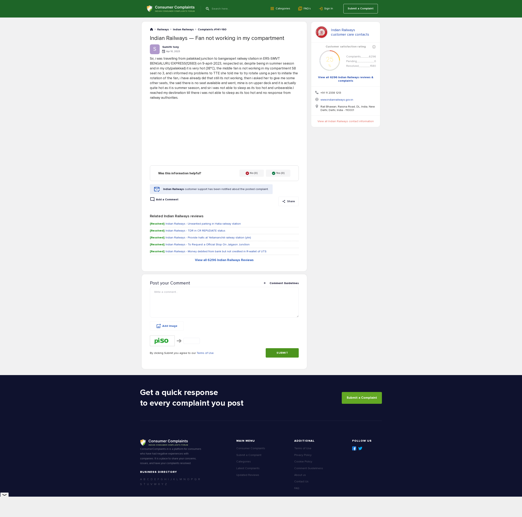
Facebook (354, 448)
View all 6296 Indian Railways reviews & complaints (345, 79)
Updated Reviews (247, 475)
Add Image (169, 326)
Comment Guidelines (284, 283)
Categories (283, 8)
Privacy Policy (303, 455)
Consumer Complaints (250, 448)
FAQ (296, 488)
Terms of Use (205, 353)
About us (300, 475)
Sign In (328, 8)
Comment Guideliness (308, 468)
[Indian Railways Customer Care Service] (321, 32)
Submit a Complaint (361, 8)
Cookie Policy (303, 461)
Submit (282, 353)
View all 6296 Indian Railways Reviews (224, 260)
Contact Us (301, 481)
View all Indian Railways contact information (345, 121)
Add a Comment (167, 199)
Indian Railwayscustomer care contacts (350, 32)
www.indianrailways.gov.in (337, 99)
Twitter (360, 448)
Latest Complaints (248, 468)
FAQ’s (307, 8)
